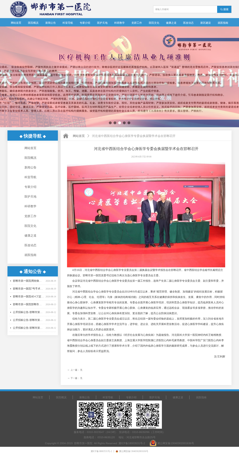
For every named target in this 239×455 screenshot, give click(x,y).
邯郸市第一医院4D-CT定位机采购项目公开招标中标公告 (28, 288)
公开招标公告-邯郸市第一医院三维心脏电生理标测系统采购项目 (28, 312)
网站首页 (79, 135)
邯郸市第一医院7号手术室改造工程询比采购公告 (28, 281)
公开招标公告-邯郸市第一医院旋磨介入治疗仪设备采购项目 (28, 304)
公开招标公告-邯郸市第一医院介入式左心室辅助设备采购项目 (28, 328)
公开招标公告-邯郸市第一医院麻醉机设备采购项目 (28, 320)
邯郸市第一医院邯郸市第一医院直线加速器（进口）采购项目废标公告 (28, 296)
